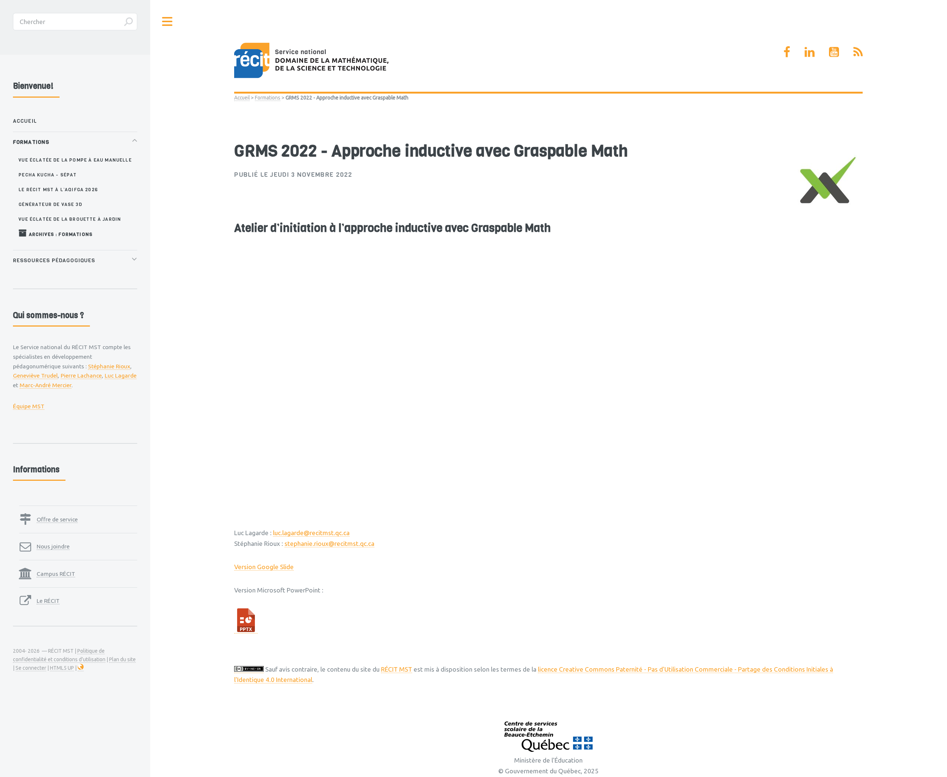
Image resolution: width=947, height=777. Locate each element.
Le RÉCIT (48, 600)
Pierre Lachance (81, 375)
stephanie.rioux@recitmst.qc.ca (329, 543)
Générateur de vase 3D (50, 204)
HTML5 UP (62, 668)
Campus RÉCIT (56, 573)
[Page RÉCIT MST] (786, 51)
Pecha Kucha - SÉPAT (47, 175)
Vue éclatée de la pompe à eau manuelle (74, 160)
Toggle (167, 21)
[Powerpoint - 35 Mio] (246, 630)
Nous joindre (53, 546)
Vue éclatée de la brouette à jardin (69, 219)
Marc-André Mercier (45, 385)
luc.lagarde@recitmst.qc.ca (311, 532)
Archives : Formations (59, 234)
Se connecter (31, 668)
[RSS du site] (858, 51)
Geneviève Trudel (35, 375)
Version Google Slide (264, 566)
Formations (267, 98)
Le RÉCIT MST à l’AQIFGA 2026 (58, 189)
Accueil (242, 98)
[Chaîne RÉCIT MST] (834, 51)
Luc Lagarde (121, 375)
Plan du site (122, 659)
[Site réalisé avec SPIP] (81, 668)
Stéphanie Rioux (109, 366)
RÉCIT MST (396, 669)
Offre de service (57, 519)
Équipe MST (28, 406)
